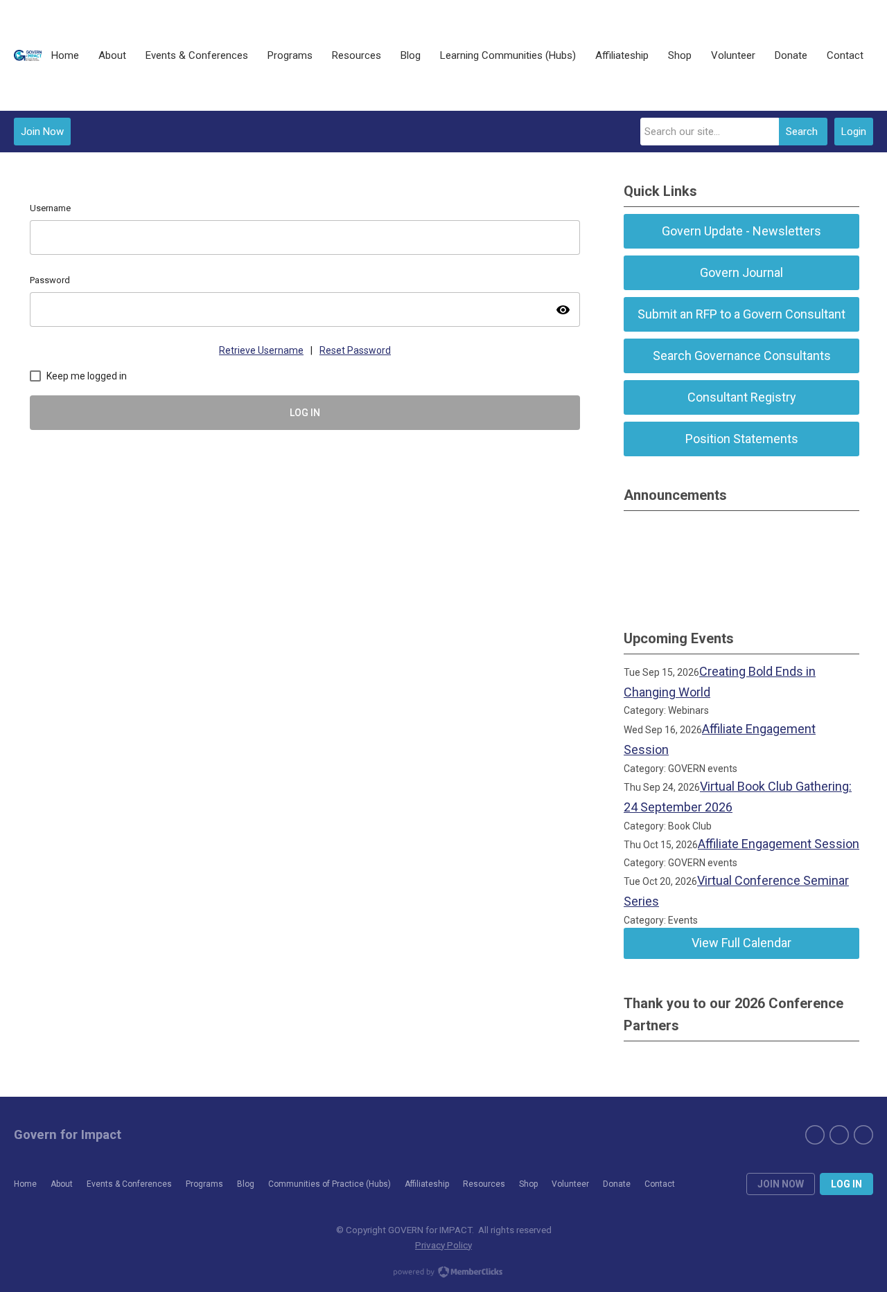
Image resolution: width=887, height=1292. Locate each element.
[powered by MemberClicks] (443, 1273)
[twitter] (839, 1135)
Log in (846, 1184)
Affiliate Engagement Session (778, 843)
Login (853, 131)
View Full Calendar (741, 942)
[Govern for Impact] (28, 55)
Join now (780, 1184)
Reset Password (355, 350)
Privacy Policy (443, 1244)
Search (802, 131)
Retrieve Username (261, 350)
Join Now (42, 131)
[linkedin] (863, 1135)
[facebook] (815, 1135)
